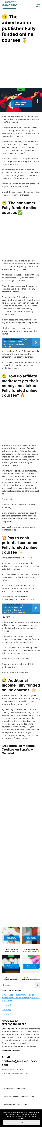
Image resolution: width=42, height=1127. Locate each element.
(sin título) (6, 1005)
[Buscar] (37, 985)
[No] (39, 1118)
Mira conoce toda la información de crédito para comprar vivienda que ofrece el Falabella (21, 998)
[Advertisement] (21, 66)
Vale (21, 1122)
